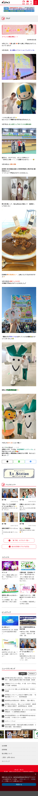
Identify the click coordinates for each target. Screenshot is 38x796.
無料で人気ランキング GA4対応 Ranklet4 (28, 729)
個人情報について (7, 753)
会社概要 (4, 745)
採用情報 (4, 749)
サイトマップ (6, 761)
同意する (19, 784)
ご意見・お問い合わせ (8, 757)
